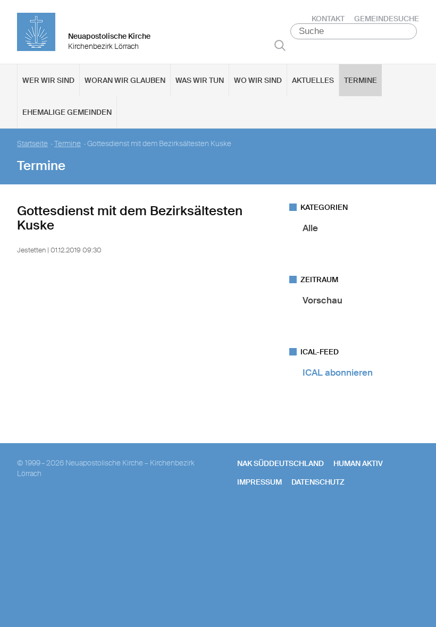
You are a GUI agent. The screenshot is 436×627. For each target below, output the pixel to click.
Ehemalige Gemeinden (67, 112)
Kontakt (328, 18)
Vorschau (322, 300)
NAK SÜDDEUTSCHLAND (280, 463)
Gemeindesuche (386, 18)
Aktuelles (313, 80)
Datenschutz (318, 482)
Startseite (32, 143)
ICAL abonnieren (338, 372)
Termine (360, 80)
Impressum (259, 482)
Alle (310, 228)
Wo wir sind (258, 80)
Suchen (280, 45)
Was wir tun (199, 80)
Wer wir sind (48, 80)
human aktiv (358, 463)
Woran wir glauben (125, 80)
